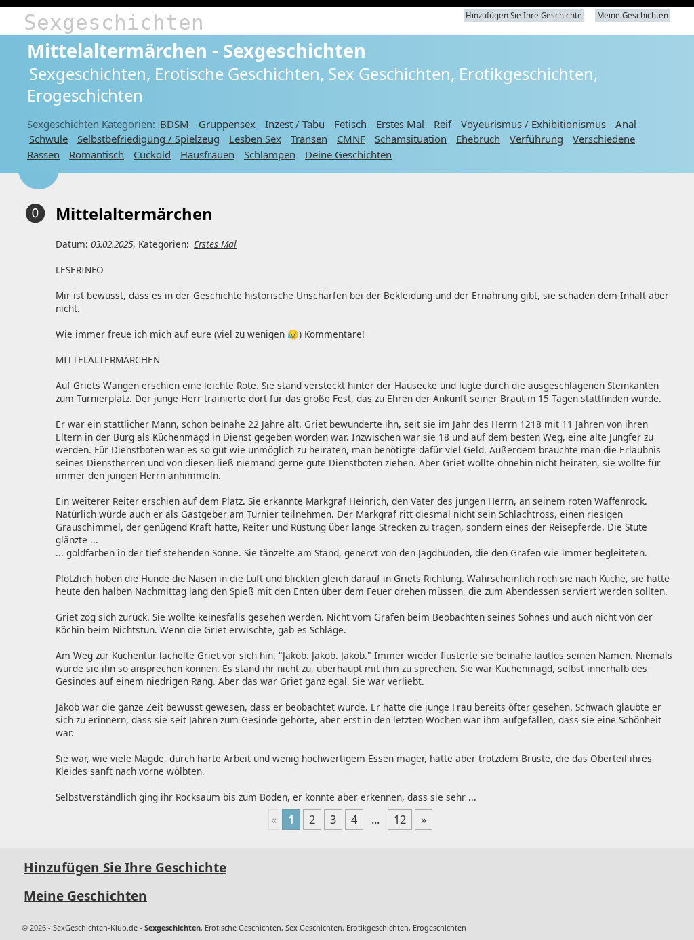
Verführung (536, 139)
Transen (309, 139)
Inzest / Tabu (295, 124)
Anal (625, 124)
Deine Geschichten (348, 154)
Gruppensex (227, 124)
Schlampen (269, 154)
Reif (442, 124)
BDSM (174, 124)
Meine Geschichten (632, 15)
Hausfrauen (207, 154)
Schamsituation (411, 139)
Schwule (48, 139)
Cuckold (152, 154)
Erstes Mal (400, 124)
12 (400, 819)
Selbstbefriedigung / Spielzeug (148, 139)
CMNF (351, 139)
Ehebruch (478, 139)
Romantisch (96, 154)
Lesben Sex (255, 139)
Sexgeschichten (114, 22)
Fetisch (350, 124)
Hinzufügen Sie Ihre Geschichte (524, 15)
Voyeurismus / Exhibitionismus (533, 124)
